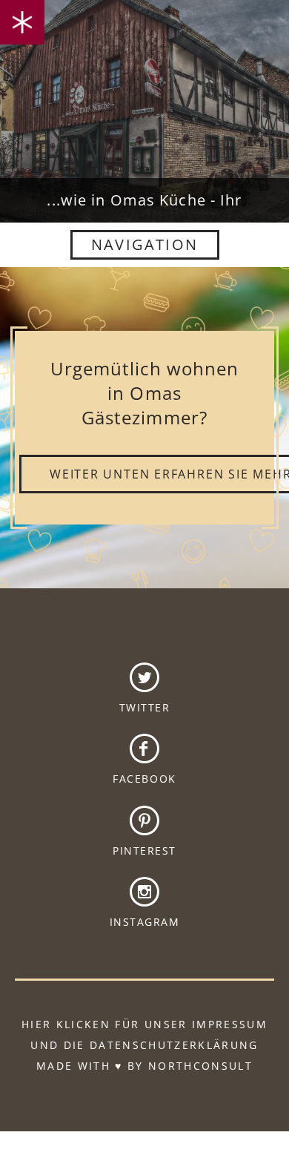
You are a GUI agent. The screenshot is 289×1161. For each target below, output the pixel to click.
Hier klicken (65, 1024)
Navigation (144, 244)
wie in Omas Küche (144, 76)
